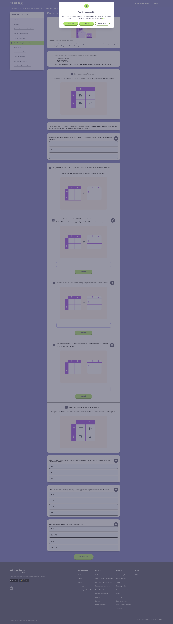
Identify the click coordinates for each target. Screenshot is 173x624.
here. (103, 18)
